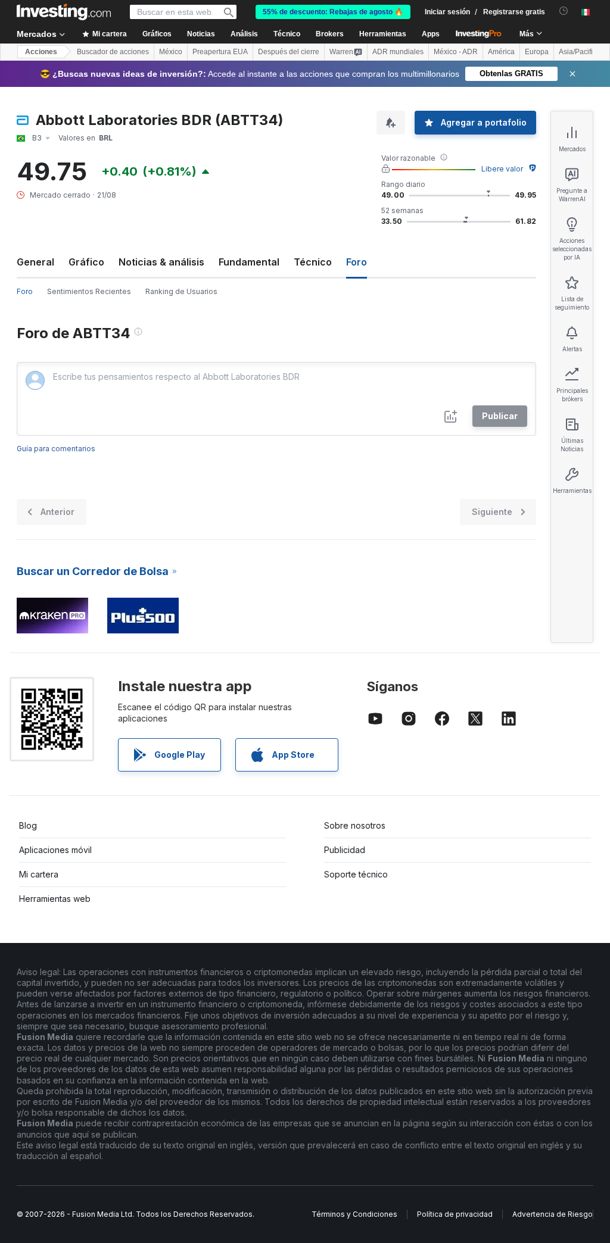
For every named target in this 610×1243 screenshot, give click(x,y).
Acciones (41, 52)
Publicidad (344, 850)
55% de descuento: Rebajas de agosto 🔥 (333, 12)
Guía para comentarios (56, 448)
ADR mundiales (398, 52)
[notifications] (564, 11)
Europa (537, 52)
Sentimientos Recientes (89, 291)
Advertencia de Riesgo (552, 1214)
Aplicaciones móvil (55, 850)
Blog (28, 825)
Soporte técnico (356, 874)
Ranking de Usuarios (181, 291)
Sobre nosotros (354, 825)
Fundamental (249, 262)
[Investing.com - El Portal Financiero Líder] (64, 12)
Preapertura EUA (220, 52)
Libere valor (502, 168)
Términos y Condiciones (354, 1214)
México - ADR (456, 52)
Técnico (313, 262)
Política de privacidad (455, 1214)
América (501, 52)
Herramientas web (55, 899)
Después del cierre (288, 52)
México (170, 52)
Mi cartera (38, 874)
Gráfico (86, 262)
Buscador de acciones (113, 52)
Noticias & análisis (161, 262)
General (35, 262)
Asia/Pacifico (579, 52)
